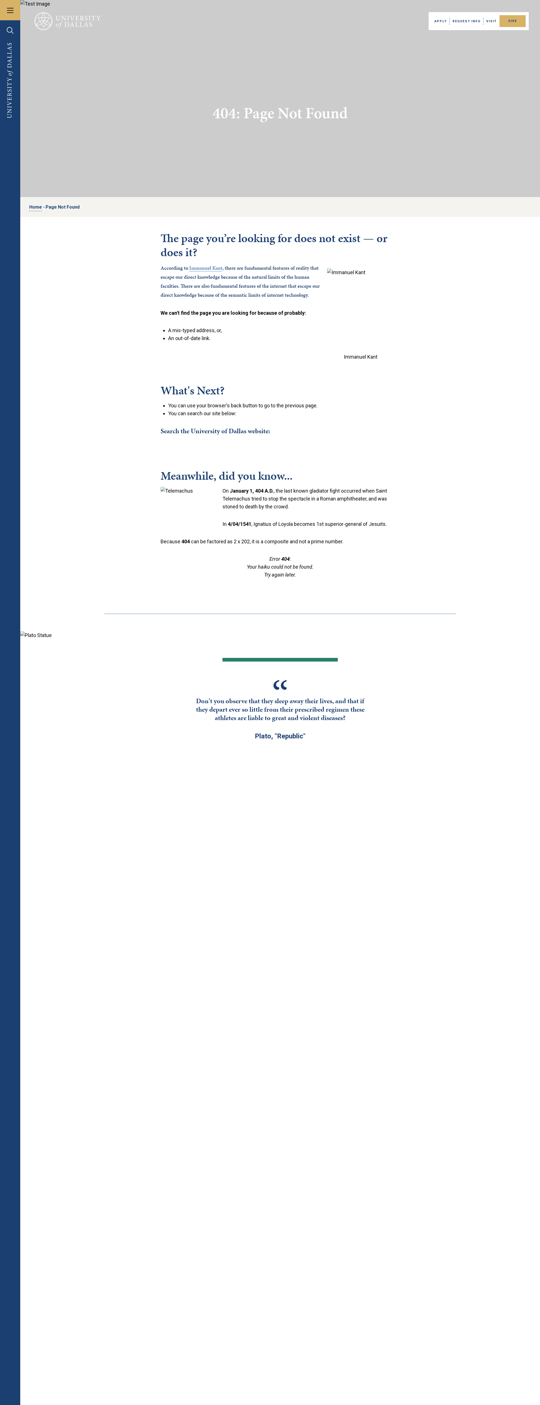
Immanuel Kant (205, 267)
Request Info (466, 21)
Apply (441, 21)
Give (512, 21)
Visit (491, 21)
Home (35, 207)
